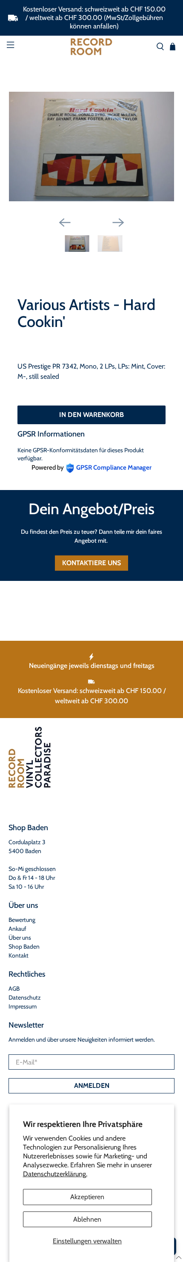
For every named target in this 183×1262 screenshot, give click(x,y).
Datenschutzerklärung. (55, 1174)
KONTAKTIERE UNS (91, 563)
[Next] (118, 222)
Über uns (20, 937)
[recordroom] (91, 47)
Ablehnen (87, 1219)
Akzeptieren (87, 1197)
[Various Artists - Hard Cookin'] (91, 147)
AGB (14, 988)
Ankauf (17, 928)
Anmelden (91, 1086)
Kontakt (19, 955)
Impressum (23, 1006)
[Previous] (64, 222)
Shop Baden (24, 946)
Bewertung (22, 920)
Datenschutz (25, 997)
